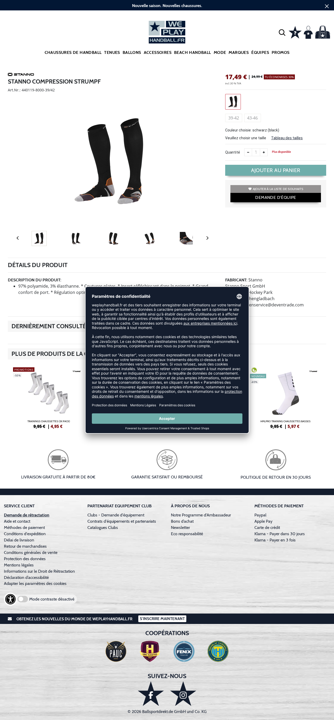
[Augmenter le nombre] (264, 152)
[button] (282, 32)
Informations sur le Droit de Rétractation (39, 571)
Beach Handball (192, 52)
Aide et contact (17, 521)
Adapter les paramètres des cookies (35, 583)
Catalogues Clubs (102, 527)
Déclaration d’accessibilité (26, 577)
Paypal (260, 515)
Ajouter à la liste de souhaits (278, 189)
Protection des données (25, 558)
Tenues (112, 52)
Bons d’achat (183, 521)
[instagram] (183, 693)
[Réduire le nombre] (248, 152)
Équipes (260, 52)
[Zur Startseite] (167, 32)
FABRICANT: (236, 279)
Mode (220, 52)
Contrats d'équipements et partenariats (121, 521)
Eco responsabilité (187, 533)
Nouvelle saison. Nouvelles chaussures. (167, 5)
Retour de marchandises (26, 546)
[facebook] (151, 693)
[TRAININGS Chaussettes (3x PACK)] (48, 397)
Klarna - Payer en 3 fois (275, 540)
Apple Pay (263, 521)
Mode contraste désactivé (51, 599)
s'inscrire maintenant (162, 618)
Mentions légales (19, 565)
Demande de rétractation (26, 515)
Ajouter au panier (275, 170)
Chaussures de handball (73, 52)
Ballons (132, 52)
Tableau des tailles (287, 138)
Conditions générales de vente (30, 552)
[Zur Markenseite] (21, 75)
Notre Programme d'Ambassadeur (201, 515)
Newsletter (180, 527)
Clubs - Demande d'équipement (115, 515)
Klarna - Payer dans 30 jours (279, 533)
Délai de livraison (19, 540)
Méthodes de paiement (25, 527)
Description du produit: (34, 279)
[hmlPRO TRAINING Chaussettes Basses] (285, 397)
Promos (280, 52)
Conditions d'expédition (26, 533)
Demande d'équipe (275, 197)
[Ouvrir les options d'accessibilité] (10, 599)
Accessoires (157, 52)
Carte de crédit (267, 527)
